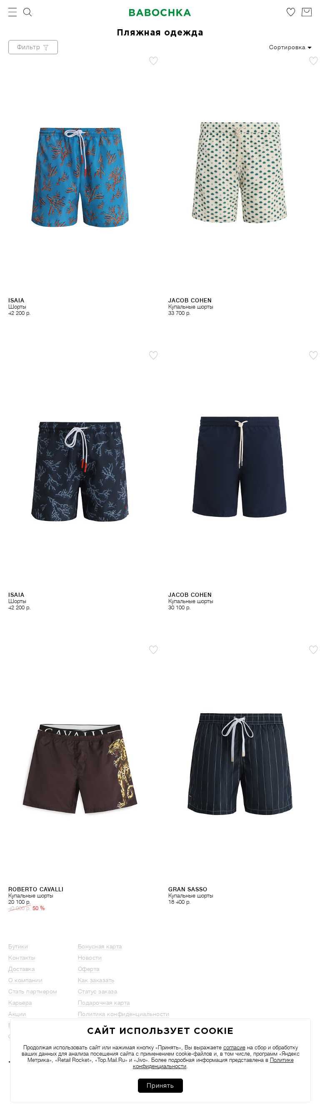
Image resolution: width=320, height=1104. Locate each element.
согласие (234, 1047)
